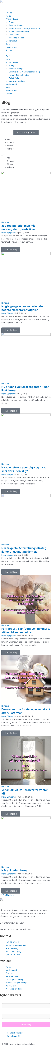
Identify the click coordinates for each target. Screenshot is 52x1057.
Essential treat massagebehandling (24, 28)
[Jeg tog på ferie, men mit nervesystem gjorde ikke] (26, 196)
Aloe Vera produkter (17, 38)
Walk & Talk (14, 34)
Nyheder (11, 142)
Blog (8, 44)
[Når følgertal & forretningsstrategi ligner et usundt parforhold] (26, 518)
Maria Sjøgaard (8, 233)
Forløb (8, 16)
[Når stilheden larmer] (26, 841)
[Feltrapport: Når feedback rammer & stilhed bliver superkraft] (26, 599)
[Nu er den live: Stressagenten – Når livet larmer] (26, 357)
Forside (9, 13)
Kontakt (9, 50)
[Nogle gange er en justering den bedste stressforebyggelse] (26, 276)
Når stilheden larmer (15, 870)
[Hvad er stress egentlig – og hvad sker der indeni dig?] (26, 438)
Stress (10, 146)
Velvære (10, 149)
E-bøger (12, 22)
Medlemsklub (11, 41)
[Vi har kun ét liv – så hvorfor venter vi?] (26, 760)
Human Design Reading (19, 31)
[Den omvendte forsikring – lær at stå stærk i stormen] (26, 679)
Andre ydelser (12, 19)
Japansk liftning (15, 25)
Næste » (10, 895)
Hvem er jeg (11, 47)
